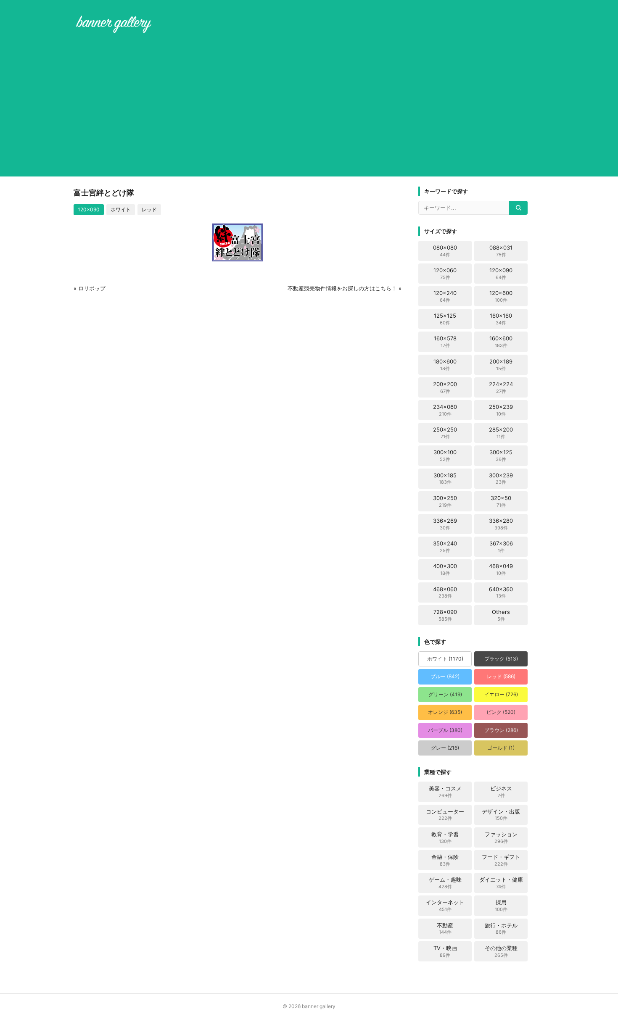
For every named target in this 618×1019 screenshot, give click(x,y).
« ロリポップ (90, 288)
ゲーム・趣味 (445, 883)
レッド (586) (501, 676)
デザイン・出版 (501, 815)
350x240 (445, 546)
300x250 (445, 501)
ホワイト (121, 209)
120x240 (445, 296)
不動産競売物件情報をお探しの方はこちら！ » (344, 288)
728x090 (445, 615)
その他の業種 (501, 951)
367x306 (501, 546)
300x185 (445, 478)
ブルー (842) (445, 676)
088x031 (500, 251)
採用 (501, 905)
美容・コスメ (445, 791)
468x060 (445, 592)
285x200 (501, 433)
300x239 (501, 478)
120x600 (500, 296)
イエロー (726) (501, 694)
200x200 (445, 387)
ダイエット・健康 (501, 883)
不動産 (445, 928)
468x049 (501, 569)
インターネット (445, 905)
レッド (149, 209)
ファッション (501, 837)
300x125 (500, 455)
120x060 (445, 273)
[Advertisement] (309, 107)
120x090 (89, 209)
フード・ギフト (501, 860)
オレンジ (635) (445, 712)
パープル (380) (445, 730)
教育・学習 (445, 837)
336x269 (445, 524)
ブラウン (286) (501, 730)
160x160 (501, 319)
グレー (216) (445, 748)
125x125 (445, 319)
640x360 (501, 592)
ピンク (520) (500, 712)
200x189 (500, 364)
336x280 (501, 524)
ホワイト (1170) (445, 659)
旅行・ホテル (501, 928)
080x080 (445, 251)
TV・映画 (445, 951)
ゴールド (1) (501, 748)
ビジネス (501, 791)
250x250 (445, 433)
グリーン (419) (445, 694)
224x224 (501, 387)
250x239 (501, 410)
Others (501, 615)
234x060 (445, 410)
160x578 (445, 341)
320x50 (501, 501)
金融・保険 (445, 860)
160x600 (500, 341)
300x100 (445, 455)
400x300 (445, 569)
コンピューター (445, 815)
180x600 (445, 364)
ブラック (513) (501, 659)
